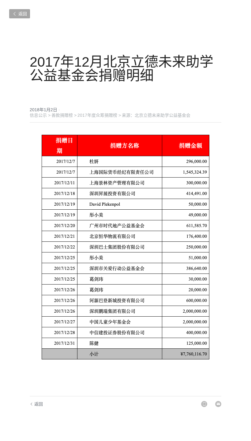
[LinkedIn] (204, 404)
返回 (22, 14)
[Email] (218, 404)
